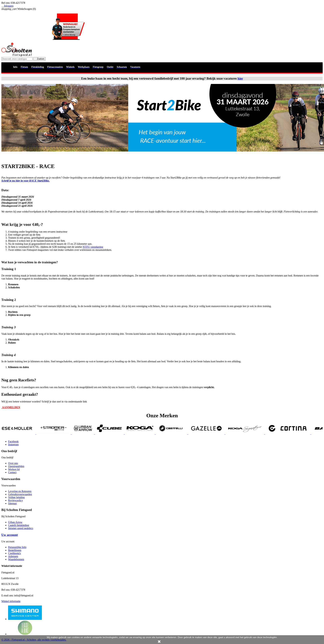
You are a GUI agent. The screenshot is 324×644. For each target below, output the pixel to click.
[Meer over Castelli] (142, 433)
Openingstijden (16, 466)
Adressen (13, 556)
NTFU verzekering (93, 246)
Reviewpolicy (15, 500)
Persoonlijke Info (17, 547)
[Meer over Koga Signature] (215, 433)
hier (240, 78)
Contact (12, 472)
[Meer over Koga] (110, 433)
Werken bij (14, 469)
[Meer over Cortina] (258, 433)
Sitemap (12, 503)
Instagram (13, 444)
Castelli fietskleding (18, 525)
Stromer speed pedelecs (20, 528)
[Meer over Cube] (80, 433)
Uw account (9, 535)
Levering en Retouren (19, 491)
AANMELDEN (10, 407)
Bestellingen (14, 550)
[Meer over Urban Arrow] (53, 433)
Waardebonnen (16, 559)
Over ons (13, 463)
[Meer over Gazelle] (177, 433)
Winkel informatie (10, 601)
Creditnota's (14, 553)
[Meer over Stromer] (24, 433)
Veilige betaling (16, 497)
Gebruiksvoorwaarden (20, 494)
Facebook (13, 441)
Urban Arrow (15, 522)
